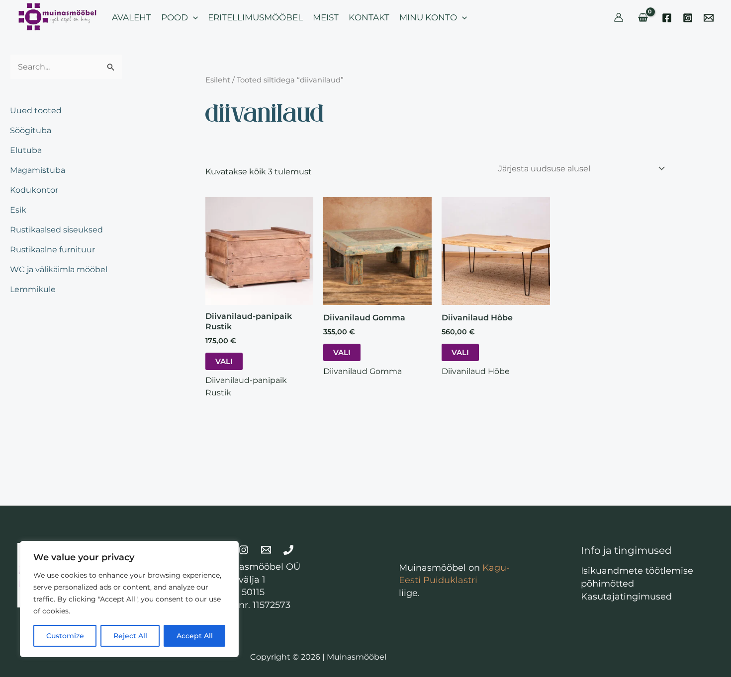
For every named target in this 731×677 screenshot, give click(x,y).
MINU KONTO (428, 17)
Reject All (130, 635)
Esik (18, 210)
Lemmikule (33, 289)
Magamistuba (37, 170)
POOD (174, 17)
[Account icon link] (619, 17)
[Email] (709, 18)
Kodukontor (34, 190)
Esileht (217, 79)
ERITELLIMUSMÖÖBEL (255, 17)
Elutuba (26, 150)
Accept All (195, 635)
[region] (129, 599)
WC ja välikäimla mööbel (58, 269)
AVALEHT (131, 17)
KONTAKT (369, 17)
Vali (224, 361)
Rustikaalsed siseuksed (56, 229)
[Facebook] (667, 18)
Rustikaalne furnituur (52, 249)
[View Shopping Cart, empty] (643, 17)
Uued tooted (36, 110)
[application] (193, 17)
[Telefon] (288, 550)
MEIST (326, 17)
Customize (65, 635)
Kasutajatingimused (626, 596)
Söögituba (30, 130)
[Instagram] (688, 18)
